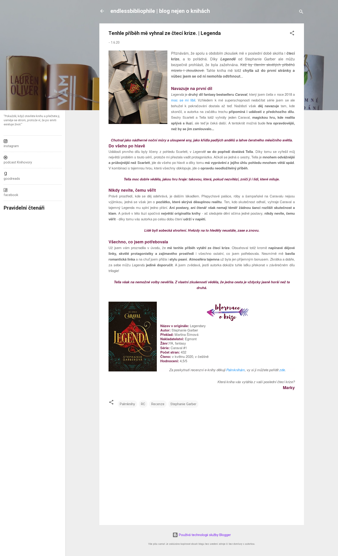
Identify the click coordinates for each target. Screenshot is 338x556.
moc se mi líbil (183, 100)
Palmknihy (127, 404)
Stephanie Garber (183, 404)
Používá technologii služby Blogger (204, 535)
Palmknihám (235, 369)
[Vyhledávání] (301, 13)
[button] (292, 33)
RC (143, 404)
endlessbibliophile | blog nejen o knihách (160, 11)
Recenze (157, 404)
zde (282, 369)
